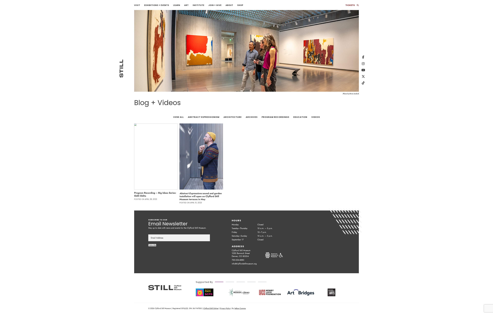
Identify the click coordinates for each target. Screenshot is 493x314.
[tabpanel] (239, 292)
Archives (252, 117)
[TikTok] (363, 83)
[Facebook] (363, 57)
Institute (198, 5)
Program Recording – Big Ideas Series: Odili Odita (155, 194)
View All (178, 117)
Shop (240, 5)
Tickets (350, 5)
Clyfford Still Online (210, 308)
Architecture (233, 117)
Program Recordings (275, 117)
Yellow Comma (240, 308)
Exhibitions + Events (156, 5)
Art (186, 5)
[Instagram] (363, 64)
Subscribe (152, 245)
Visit (137, 5)
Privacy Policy (225, 308)
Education (300, 117)
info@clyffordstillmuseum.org (244, 263)
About (229, 5)
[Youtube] (363, 70)
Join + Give (214, 5)
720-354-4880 (238, 259)
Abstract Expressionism (203, 117)
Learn (176, 5)
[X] (363, 76)
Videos (315, 117)
